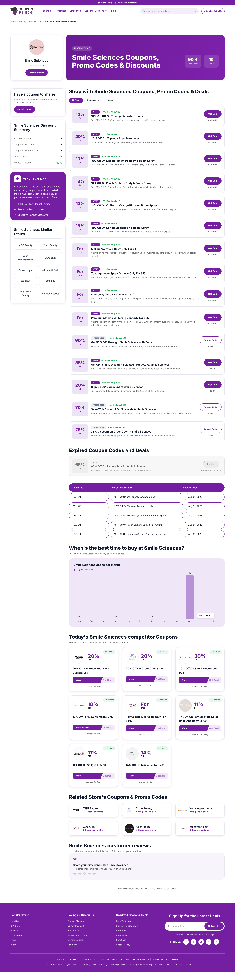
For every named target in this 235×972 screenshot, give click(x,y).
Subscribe (214, 926)
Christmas (121, 940)
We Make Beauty (25, 293)
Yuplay (13, 945)
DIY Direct (15, 926)
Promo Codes (94, 100)
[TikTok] (201, 942)
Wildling (25, 281)
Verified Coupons (76, 940)
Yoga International (25, 258)
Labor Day (121, 930)
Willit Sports (16, 935)
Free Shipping (74, 930)
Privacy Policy (89, 959)
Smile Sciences (36, 60)
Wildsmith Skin (50, 270)
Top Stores (47, 11)
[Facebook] (186, 942)
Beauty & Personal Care (30, 21)
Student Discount (76, 921)
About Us (61, 959)
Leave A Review (36, 72)
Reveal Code (210, 340)
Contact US (74, 959)
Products (61, 11)
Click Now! (133, 3)
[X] (216, 942)
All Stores (125, 959)
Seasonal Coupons (94, 11)
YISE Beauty (25, 245)
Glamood (14, 930)
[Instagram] (193, 942)
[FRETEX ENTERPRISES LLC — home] (21, 11)
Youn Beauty (50, 245)
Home (13, 21)
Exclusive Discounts (77, 935)
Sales (110, 100)
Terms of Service (159, 959)
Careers (174, 959)
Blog (113, 11)
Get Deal (212, 114)
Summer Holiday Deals (127, 926)
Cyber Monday (123, 945)
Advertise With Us (213, 11)
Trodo (13, 940)
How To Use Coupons (108, 959)
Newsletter (73, 945)
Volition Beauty (50, 293)
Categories (75, 11)
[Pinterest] (208, 942)
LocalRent (15, 921)
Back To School (123, 921)
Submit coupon (24, 109)
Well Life (50, 281)
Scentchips (25, 270)
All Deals (76, 100)
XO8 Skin (50, 257)
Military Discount (76, 926)
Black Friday (122, 935)
